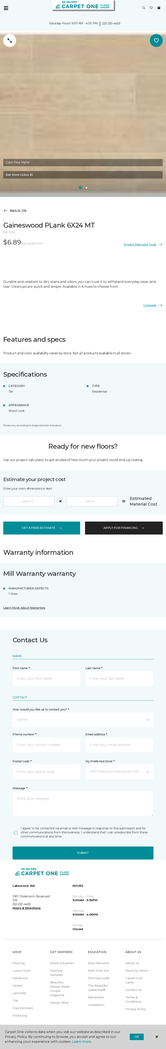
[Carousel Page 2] (86, 188)
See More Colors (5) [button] (19, 175)
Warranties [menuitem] (96, 997)
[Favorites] (151, 8)
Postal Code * (22, 761)
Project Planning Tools (140, 244)
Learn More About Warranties (24, 608)
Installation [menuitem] (96, 1005)
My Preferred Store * (99, 761)
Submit (83, 853)
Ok (137, 1036)
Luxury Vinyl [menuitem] (22, 970)
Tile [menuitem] (15, 1000)
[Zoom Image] (9, 40)
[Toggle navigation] (6, 8)
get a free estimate (38, 528)
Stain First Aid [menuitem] (98, 970)
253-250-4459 (111, 23)
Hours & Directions (27, 908)
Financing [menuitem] (20, 1015)
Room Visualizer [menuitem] (62, 963)
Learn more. (82, 1042)
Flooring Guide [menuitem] (98, 978)
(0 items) (158, 7)
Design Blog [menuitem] (59, 1002)
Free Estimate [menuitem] (23, 1008)
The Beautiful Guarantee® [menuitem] (98, 988)
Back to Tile (18, 210)
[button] (144, 8)
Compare (149, 305)
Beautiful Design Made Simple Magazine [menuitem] (60, 989)
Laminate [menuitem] (19, 993)
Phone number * (24, 734)
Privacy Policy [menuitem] (136, 1009)
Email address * (96, 734)
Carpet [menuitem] (17, 985)
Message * (20, 788)
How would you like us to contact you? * (41, 709)
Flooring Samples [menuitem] (56, 973)
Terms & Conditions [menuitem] (134, 999)
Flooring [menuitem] (19, 963)
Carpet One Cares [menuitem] (134, 980)
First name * (21, 668)
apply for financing (120, 528)
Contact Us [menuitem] (134, 990)
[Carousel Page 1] (80, 188)
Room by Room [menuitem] (137, 970)
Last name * (93, 668)
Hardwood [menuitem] (20, 978)
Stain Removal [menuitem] (98, 963)
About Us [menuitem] (132, 963)
